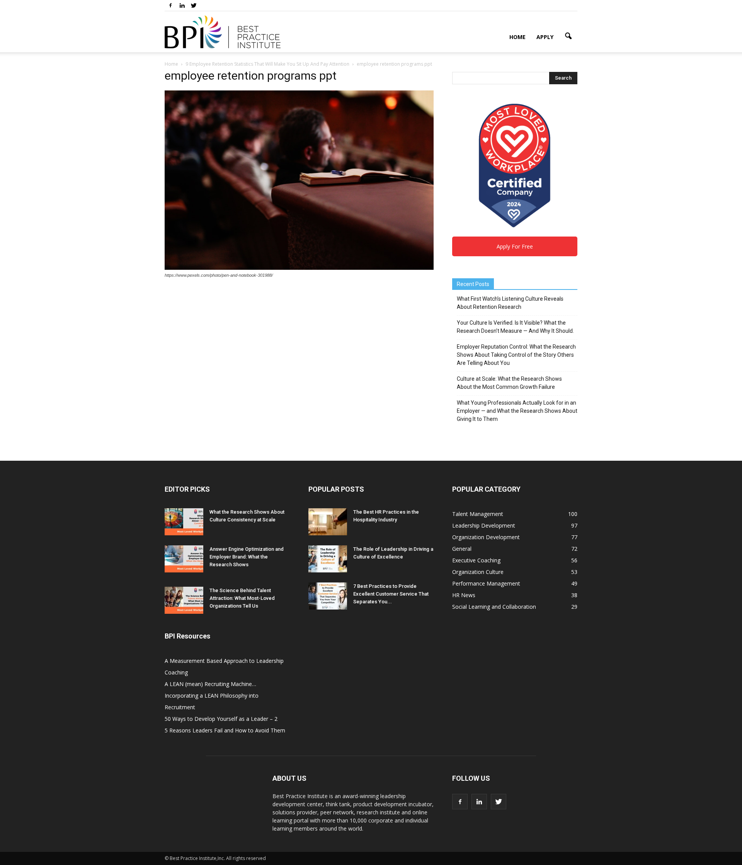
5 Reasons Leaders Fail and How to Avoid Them (225, 730)
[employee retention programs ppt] (299, 268)
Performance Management (486, 583)
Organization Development (486, 537)
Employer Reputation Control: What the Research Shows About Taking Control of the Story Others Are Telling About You (516, 355)
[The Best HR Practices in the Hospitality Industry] (327, 521)
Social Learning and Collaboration (494, 606)
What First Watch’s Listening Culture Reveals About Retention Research (510, 303)
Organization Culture (478, 572)
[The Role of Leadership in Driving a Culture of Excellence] (327, 558)
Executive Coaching (476, 560)
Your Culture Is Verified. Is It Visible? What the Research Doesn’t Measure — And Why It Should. (515, 327)
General (461, 548)
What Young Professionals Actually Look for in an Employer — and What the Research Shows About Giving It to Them (517, 411)
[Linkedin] (182, 5)
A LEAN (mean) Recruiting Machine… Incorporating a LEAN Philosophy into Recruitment (212, 695)
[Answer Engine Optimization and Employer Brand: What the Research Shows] (184, 558)
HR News (463, 595)
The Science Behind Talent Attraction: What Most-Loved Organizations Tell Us (242, 598)
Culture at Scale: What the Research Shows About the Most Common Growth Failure (509, 383)
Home (517, 37)
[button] (568, 36)
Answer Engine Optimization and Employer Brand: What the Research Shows (246, 556)
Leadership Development (483, 525)
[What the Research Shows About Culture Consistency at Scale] (184, 521)
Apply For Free (515, 246)
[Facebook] (170, 5)
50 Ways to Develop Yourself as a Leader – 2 (221, 718)
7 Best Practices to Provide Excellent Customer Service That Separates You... (391, 593)
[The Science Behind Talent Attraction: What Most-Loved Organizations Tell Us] (184, 600)
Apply (544, 37)
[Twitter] (193, 5)
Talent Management (477, 514)
